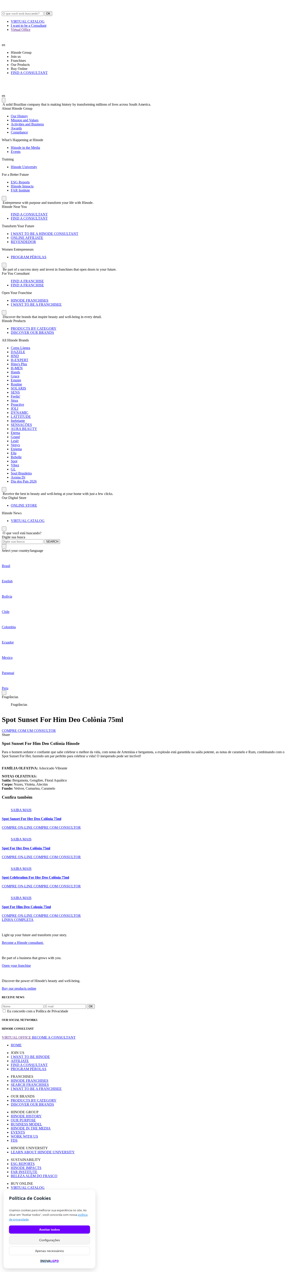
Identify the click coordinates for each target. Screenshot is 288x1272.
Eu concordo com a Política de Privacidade (37, 1011)
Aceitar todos (49, 1229)
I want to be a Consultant (28, 25)
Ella (13, 453)
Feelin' (15, 396)
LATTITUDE (21, 417)
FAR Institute (20, 190)
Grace (15, 376)
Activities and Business (27, 124)
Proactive (17, 404)
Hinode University (24, 167)
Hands (15, 372)
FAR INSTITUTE (24, 1172)
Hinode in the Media (25, 147)
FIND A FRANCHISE (27, 281)
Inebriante (18, 421)
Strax (14, 400)
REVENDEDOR (23, 242)
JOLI (14, 408)
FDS (14, 1140)
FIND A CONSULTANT (29, 73)
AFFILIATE (20, 1061)
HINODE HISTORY (26, 1116)
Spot (14, 461)
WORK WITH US (24, 1136)
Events (15, 152)
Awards (16, 128)
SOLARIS (18, 388)
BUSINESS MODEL (26, 1124)
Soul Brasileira (21, 473)
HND (15, 356)
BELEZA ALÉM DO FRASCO (34, 1176)
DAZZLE (18, 352)
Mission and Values (24, 120)
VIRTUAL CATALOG (28, 21)
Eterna (15, 433)
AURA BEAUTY (24, 429)
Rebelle (16, 457)
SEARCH (52, 541)
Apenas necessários (49, 1251)
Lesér (15, 441)
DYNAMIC (19, 412)
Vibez (15, 465)
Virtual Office (20, 29)
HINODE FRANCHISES (29, 300)
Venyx (15, 445)
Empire (16, 380)
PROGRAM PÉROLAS (28, 257)
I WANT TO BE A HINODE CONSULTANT (44, 234)
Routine (16, 384)
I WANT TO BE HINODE (30, 1057)
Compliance (19, 132)
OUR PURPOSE (23, 1120)
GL (13, 469)
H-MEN (17, 368)
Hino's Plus (19, 364)
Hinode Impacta (22, 186)
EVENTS (18, 1132)
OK (48, 13)
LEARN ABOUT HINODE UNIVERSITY (43, 1152)
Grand (15, 437)
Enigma (16, 449)
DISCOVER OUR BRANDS (32, 332)
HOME (16, 1045)
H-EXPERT (19, 360)
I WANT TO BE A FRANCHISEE (36, 304)
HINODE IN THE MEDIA (31, 1128)
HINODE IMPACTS (26, 1168)
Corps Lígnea (20, 348)
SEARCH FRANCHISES (30, 1085)
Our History (19, 116)
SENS (15, 392)
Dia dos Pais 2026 (24, 481)
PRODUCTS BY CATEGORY (33, 328)
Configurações (49, 1240)
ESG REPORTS (23, 1164)
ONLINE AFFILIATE (27, 238)
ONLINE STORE (24, 505)
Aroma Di (18, 477)
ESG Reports (20, 182)
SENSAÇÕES (21, 425)
